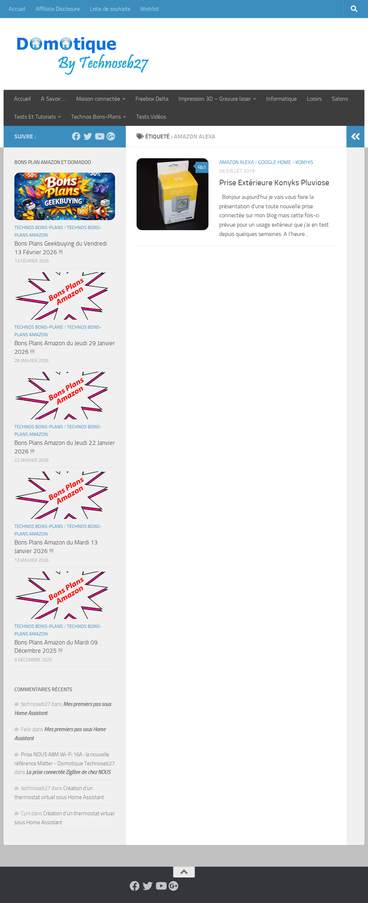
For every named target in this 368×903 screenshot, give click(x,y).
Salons (340, 98)
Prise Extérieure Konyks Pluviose (274, 182)
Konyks (304, 162)
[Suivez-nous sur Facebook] (76, 136)
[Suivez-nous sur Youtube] (99, 136)
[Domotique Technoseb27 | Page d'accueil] (84, 54)
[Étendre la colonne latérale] (355, 136)
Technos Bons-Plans (96, 116)
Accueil (17, 8)
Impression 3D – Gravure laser (215, 98)
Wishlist (149, 8)
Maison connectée (98, 98)
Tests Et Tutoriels (35, 116)
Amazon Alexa (236, 162)
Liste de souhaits (110, 8)
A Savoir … (53, 98)
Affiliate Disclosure (58, 8)
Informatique (281, 98)
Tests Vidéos (151, 116)
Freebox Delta (152, 98)
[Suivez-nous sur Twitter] (87, 136)
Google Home (274, 162)
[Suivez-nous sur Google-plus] (110, 136)
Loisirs (314, 98)
